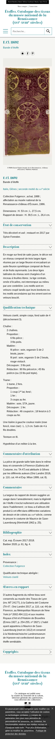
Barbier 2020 (10, 544)
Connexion (33, 7)
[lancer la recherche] (48, 31)
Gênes (13, 189)
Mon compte (22, 7)
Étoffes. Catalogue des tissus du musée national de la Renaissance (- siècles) (27, 17)
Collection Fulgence (14, 566)
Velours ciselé (10, 577)
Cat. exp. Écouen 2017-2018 (18, 540)
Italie (5, 189)
